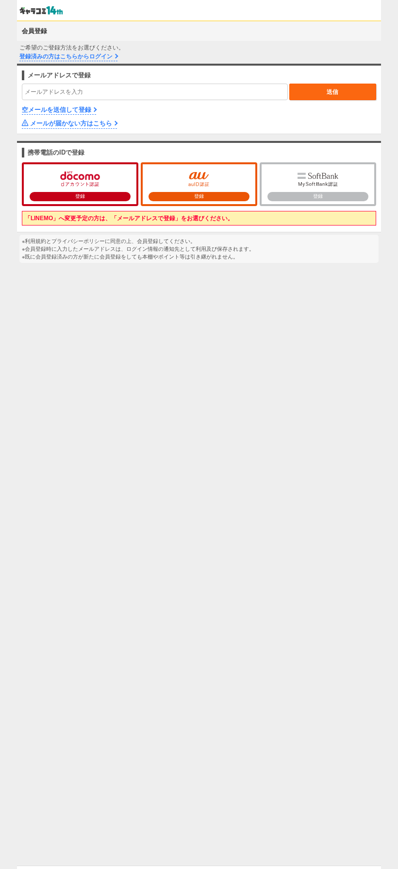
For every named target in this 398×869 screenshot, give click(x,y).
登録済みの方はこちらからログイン (66, 56)
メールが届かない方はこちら (71, 123)
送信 (332, 91)
